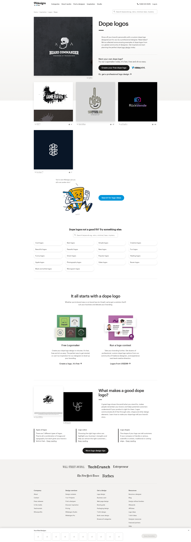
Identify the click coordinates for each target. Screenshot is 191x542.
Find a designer (79, 4)
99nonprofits (38, 512)
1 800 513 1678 (145, 4)
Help (130, 526)
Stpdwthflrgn (82, 124)
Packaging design (103, 508)
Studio (99, 4)
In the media (38, 505)
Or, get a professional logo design (113, 74)
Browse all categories (104, 519)
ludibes (91, 78)
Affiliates (131, 508)
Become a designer (135, 494)
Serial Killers (39, 417)
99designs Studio (71, 512)
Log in (155, 4)
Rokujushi (68, 423)
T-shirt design (101, 512)
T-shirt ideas (133, 515)
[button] (188, 530)
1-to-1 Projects (70, 498)
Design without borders (136, 501)
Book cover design (103, 515)
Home (36, 12)
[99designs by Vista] (40, 4)
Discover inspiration (71, 505)
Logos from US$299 (119, 363)
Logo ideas (132, 512)
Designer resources (135, 519)
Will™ (38, 124)
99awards (132, 505)
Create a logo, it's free (69, 363)
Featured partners (134, 522)
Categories (55, 4)
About (36, 494)
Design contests (70, 494)
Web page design (103, 501)
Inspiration (91, 4)
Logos (50, 12)
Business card (101, 498)
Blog (130, 498)
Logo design (101, 494)
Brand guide (101, 505)
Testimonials (38, 508)
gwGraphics (124, 124)
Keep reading (52, 441)
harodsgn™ (40, 172)
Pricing (67, 508)
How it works (66, 4)
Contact (36, 498)
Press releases (38, 501)
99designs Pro (70, 515)
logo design (126, 47)
